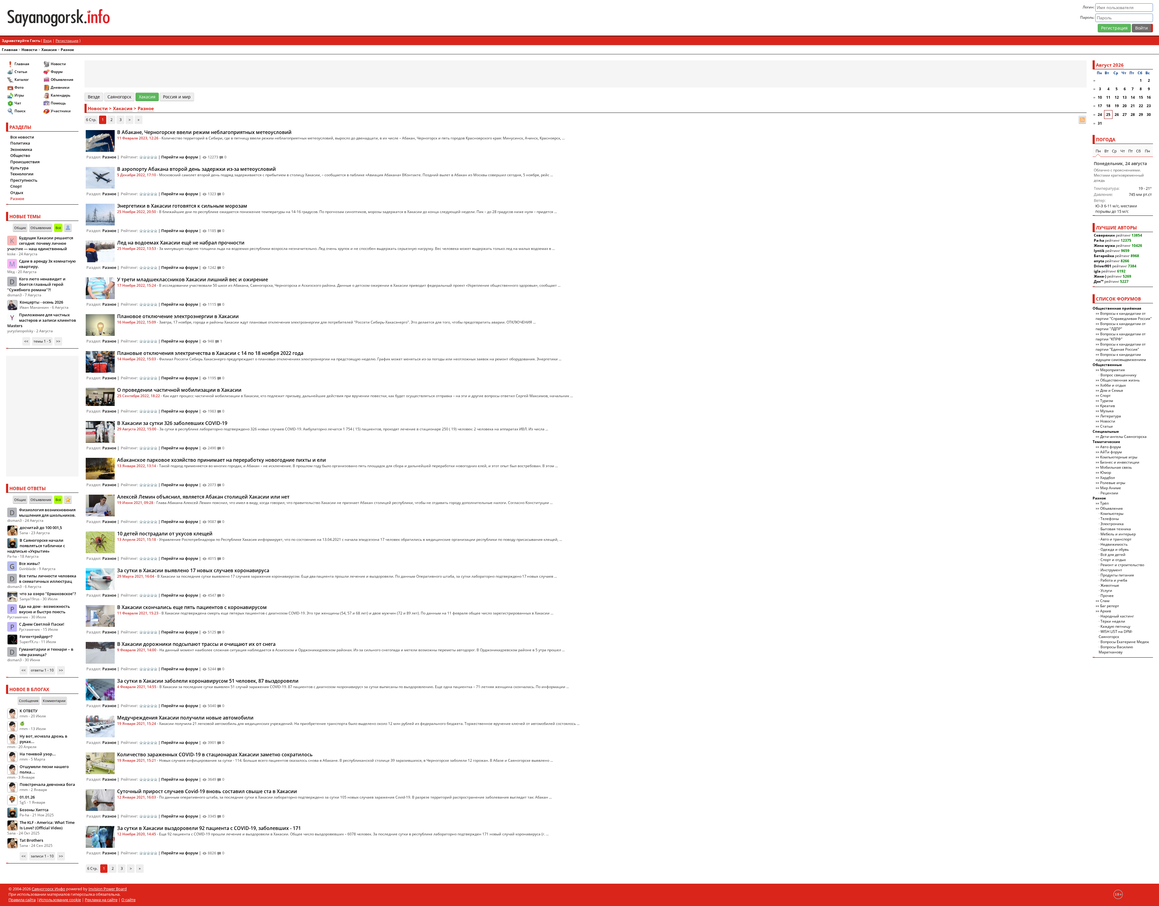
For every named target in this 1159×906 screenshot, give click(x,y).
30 (1149, 114)
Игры (19, 95)
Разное (67, 49)
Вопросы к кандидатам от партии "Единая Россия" (1121, 347)
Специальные (1106, 431)
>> (58, 341)
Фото (19, 87)
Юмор (1105, 472)
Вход (47, 40)
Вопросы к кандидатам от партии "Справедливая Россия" (1124, 316)
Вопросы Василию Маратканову (1116, 649)
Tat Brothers (31, 840)
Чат (17, 103)
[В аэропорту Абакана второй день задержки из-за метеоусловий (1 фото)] (100, 177)
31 (1100, 123)
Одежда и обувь (1114, 549)
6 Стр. (91, 119)
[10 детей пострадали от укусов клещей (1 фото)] (100, 541)
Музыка (1107, 410)
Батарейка (1104, 255)
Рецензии (1109, 493)
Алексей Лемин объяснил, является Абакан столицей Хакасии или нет (203, 496)
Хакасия (49, 49)
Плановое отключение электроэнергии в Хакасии (178, 316)
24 (1100, 114)
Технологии (22, 174)
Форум (56, 71)
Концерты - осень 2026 (41, 302)
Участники (61, 110)
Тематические (1106, 441)
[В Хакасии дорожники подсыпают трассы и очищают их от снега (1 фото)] (100, 652)
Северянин (1104, 235)
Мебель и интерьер (1118, 534)
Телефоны (1109, 518)
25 (1108, 114)
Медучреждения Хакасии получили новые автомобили (185, 717)
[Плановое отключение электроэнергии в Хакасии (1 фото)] (100, 324)
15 (1141, 97)
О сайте (128, 899)
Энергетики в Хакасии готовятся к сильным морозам (182, 206)
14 (1133, 97)
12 (1117, 97)
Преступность (23, 180)
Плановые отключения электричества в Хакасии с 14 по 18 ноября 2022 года (210, 353)
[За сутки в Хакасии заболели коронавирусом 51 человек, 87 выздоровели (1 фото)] (100, 689)
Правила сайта (22, 899)
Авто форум (1110, 446)
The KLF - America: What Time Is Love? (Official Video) (47, 825)
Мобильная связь (1116, 467)
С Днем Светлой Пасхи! (41, 624)
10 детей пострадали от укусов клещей (164, 533)
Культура (19, 168)
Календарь (60, 95)
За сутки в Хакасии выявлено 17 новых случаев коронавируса (193, 570)
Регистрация (1114, 28)
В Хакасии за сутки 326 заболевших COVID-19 (172, 423)
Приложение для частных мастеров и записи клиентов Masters (41, 320)
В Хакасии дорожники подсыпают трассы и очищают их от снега (196, 644)
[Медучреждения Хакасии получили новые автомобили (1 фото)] (100, 726)
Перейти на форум (179, 157)
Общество (20, 155)
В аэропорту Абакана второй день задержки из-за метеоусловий (196, 169)
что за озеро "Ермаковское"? (48, 593)
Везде (94, 97)
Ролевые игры (1112, 482)
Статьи (20, 71)
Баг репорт (1109, 605)
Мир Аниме (1110, 487)
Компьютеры (1111, 513)
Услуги (1106, 590)
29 (1141, 114)
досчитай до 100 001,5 (41, 527)
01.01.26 (27, 797)
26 (1117, 114)
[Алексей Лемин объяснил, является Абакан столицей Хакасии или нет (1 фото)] (100, 505)
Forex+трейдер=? (36, 636)
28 (1133, 114)
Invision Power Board (107, 889)
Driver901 (1102, 266)
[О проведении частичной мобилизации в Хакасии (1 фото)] (100, 396)
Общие (20, 227)
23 (1149, 105)
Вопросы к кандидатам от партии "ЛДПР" (1121, 326)
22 (1141, 105)
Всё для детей (1112, 554)
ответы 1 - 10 (42, 670)
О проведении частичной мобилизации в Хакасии (179, 390)
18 (1108, 105)
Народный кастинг (1117, 616)
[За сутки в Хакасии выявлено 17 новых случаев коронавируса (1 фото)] (100, 578)
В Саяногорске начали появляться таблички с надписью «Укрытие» (36, 546)
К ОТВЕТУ (28, 710)
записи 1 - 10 (42, 856)
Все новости (22, 137)
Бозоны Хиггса (34, 809)
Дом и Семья (1111, 390)
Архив (1105, 611)
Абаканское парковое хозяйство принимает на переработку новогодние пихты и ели (221, 460)
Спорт (16, 186)
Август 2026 (1110, 65)
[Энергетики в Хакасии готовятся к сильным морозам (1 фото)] (100, 214)
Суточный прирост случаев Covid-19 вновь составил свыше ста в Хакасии (207, 791)
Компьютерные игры (1118, 457)
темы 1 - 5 (42, 341)
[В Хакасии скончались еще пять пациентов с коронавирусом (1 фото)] (100, 615)
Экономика (21, 149)
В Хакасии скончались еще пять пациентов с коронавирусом (192, 607)
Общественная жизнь (1120, 380)
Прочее (1107, 595)
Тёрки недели (1112, 621)
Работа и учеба (1113, 580)
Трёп (1104, 503)
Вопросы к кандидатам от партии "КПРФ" (1121, 336)
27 (1124, 114)
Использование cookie (60, 899)
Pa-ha (1099, 240)
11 (1108, 97)
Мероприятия (1112, 369)
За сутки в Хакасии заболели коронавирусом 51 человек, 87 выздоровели (208, 681)
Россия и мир (177, 97)
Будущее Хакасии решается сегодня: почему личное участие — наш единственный (40, 243)
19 (1117, 105)
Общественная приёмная (1117, 308)
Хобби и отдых (1113, 385)
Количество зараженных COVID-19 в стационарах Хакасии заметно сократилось (215, 754)
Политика (20, 143)
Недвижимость (1114, 544)
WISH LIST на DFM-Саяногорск (1116, 634)
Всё (58, 227)
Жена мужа (1104, 245)
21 (1133, 105)
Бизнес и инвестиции (1119, 462)
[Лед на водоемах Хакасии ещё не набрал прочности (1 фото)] (100, 250)
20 (1124, 105)
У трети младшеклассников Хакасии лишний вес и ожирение (192, 279)
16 (1149, 97)
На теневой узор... (38, 754)
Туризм (1106, 400)
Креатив (1107, 405)
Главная (10, 49)
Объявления (62, 79)
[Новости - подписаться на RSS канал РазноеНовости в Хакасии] (1082, 120)
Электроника (1112, 523)
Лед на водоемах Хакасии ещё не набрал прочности (180, 242)
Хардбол (1107, 477)
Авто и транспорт (1116, 539)
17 (1100, 105)
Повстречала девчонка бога (47, 784)
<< (26, 341)
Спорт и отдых (1113, 559)
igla (1097, 271)
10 (1100, 97)
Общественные (1107, 364)
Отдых (16, 192)
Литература (1110, 416)
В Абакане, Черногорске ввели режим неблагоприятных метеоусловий (204, 132)
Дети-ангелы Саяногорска (1123, 436)
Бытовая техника (1115, 528)
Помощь (58, 103)
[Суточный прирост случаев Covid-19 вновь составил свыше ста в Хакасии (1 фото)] (100, 799)
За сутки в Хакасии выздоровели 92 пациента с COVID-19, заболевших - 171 (209, 828)
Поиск (20, 110)
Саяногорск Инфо (48, 889)
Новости (29, 49)
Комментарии (54, 700)
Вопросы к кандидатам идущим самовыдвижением (1121, 357)
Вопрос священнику (1118, 375)
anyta (1099, 260)
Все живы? (29, 563)
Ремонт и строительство (1122, 564)
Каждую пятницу (1115, 626)
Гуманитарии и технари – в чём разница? (46, 651)
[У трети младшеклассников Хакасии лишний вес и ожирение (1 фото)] (100, 287)
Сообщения (28, 700)
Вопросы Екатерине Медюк (1124, 641)
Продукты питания (1117, 575)
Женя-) (1100, 276)
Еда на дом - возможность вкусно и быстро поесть (44, 609)
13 (1124, 97)
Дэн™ (1098, 281)
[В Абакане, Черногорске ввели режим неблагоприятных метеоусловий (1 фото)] (100, 140)
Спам (1105, 600)
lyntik (1099, 250)
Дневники (60, 87)
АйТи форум (1111, 452)
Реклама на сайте (101, 899)
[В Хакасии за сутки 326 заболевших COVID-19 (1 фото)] (100, 431)
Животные (1109, 585)
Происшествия (25, 161)
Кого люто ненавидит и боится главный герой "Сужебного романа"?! (36, 284)
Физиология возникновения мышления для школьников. (47, 512)
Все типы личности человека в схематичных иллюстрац (47, 578)
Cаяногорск (119, 97)
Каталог (21, 79)
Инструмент (1111, 570)
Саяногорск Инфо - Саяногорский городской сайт (196, 18)
